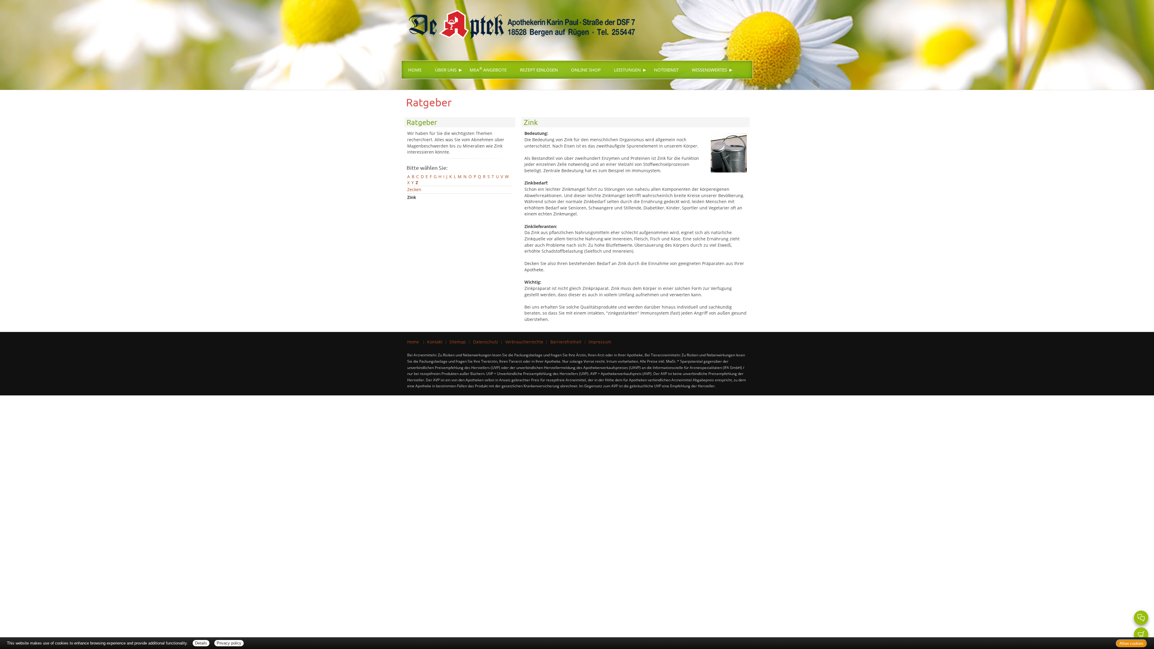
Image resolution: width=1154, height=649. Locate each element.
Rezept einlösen (539, 70)
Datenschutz (485, 342)
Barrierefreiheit (566, 342)
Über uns (445, 70)
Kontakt (434, 342)
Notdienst (666, 70)
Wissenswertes (709, 70)
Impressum (599, 342)
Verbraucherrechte (524, 342)
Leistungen (627, 70)
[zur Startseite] (519, 20)
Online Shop (586, 70)
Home (415, 70)
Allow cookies (1131, 643)
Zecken (414, 189)
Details (201, 643)
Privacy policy (229, 643)
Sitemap (457, 342)
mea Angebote (488, 69)
